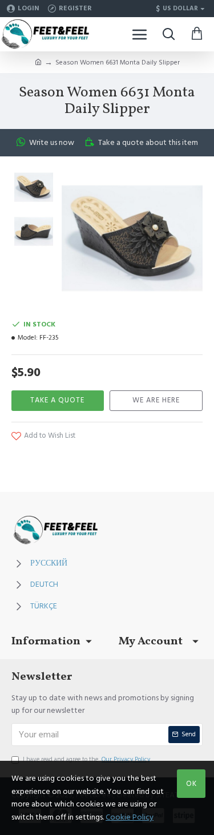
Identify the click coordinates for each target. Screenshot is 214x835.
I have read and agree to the (86, 759)
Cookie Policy (130, 817)
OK (191, 783)
